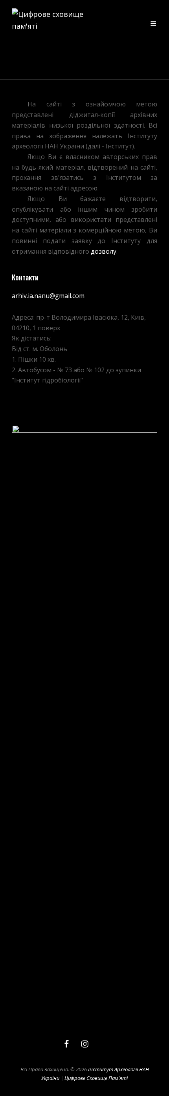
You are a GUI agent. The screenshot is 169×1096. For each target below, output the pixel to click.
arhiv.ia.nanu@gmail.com (48, 295)
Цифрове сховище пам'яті (96, 1077)
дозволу (103, 251)
